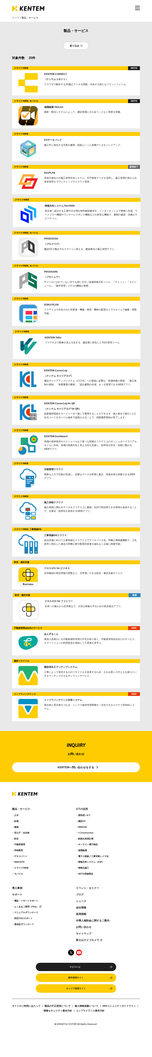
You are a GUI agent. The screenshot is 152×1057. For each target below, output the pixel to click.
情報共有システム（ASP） (91, 862)
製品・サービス (21, 809)
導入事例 (17, 888)
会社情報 (81, 907)
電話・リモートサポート (26, 901)
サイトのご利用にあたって (26, 1006)
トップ (15, 17)
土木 (16, 815)
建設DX (82, 821)
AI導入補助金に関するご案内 (92, 920)
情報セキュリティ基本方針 (58, 1010)
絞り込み (74, 45)
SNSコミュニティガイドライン (119, 1006)
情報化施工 (83, 868)
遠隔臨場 (82, 850)
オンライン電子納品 (88, 844)
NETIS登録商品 (85, 874)
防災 (16, 838)
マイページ (74, 967)
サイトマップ (83, 933)
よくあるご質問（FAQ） (26, 906)
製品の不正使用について (58, 1006)
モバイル (18, 874)
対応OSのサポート (23, 918)
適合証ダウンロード (24, 924)
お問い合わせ (83, 927)
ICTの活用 (82, 809)
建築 (16, 827)
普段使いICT (84, 815)
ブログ (80, 894)
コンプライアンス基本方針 (90, 1010)
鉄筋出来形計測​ (85, 838)
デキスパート (20, 856)
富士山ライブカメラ (87, 940)
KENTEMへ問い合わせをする (76, 767)
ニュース (81, 901)
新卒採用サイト (76, 977)
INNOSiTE (19, 862)
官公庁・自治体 (21, 833)
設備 (16, 821)
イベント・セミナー (87, 888)
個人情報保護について (86, 1006)
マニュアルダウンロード (26, 912)
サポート (17, 894)
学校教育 (18, 850)
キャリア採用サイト (76, 988)
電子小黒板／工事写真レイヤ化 (93, 856)
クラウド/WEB (21, 868)
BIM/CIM (82, 827)
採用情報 (81, 914)
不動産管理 (19, 844)
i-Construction (85, 833)
